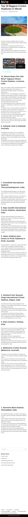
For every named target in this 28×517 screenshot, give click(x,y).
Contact (3, 509)
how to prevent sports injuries (7, 465)
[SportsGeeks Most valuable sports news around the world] (5, 2)
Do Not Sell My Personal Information (9, 513)
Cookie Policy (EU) (22, 511)
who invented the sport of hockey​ (8, 462)
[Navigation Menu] (25, 2)
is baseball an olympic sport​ (7, 460)
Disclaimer (16, 509)
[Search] (25, 449)
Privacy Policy (9, 509)
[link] (5, 60)
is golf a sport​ (4, 458)
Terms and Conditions (5, 511)
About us (14, 511)
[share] (12, 60)
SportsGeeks (5, 11)
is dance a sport (4, 456)
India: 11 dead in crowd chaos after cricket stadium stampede (9, 60)
